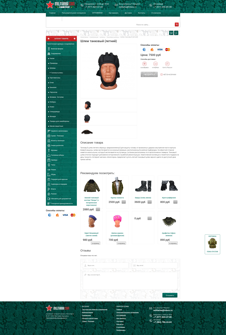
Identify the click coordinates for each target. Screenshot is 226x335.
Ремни (53, 169)
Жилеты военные (57, 140)
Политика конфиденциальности (56, 318)
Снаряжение (56, 53)
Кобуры (52, 102)
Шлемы (52, 68)
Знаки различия (57, 145)
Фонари (52, 116)
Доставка (128, 13)
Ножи (51, 107)
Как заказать (113, 13)
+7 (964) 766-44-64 (162, 322)
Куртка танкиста (117, 198)
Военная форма (57, 49)
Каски (51, 58)
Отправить (170, 295)
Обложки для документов (61, 198)
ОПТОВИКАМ (97, 13)
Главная (52, 13)
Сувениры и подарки (59, 184)
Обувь (53, 174)
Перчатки (53, 92)
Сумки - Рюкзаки (57, 136)
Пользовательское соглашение (74, 13)
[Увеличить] (109, 71)
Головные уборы (57, 155)
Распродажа (54, 18)
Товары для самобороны (59, 121)
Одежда (54, 160)
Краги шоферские (169, 198)
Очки (51, 82)
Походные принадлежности (62, 203)
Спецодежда (54, 111)
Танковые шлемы (57, 73)
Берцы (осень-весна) (143, 198)
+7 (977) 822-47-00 (94, 6)
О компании (156, 13)
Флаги (53, 189)
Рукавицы (53, 63)
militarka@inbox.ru (127, 6)
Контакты (141, 13)
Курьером (155, 67)
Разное (53, 194)
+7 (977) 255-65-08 (162, 6)
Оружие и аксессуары (59, 131)
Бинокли (52, 87)
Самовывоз (145, 67)
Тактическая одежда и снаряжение (60, 44)
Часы (53, 165)
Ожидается (149, 74)
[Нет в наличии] (98, 209)
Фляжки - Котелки (56, 97)
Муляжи (54, 150)
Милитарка (84, 37)
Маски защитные (56, 126)
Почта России (167, 67)
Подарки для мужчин (59, 179)
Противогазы (54, 78)
